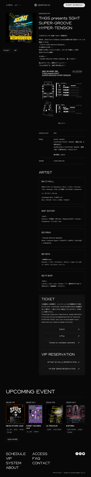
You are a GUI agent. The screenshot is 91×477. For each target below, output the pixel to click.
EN (20, 5)
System (13, 463)
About (12, 468)
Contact (41, 463)
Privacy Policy (57, 472)
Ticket (6, 50)
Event (74, 5)
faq (36, 458)
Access (39, 454)
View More (12, 439)
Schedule (16, 454)
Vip (15, 50)
